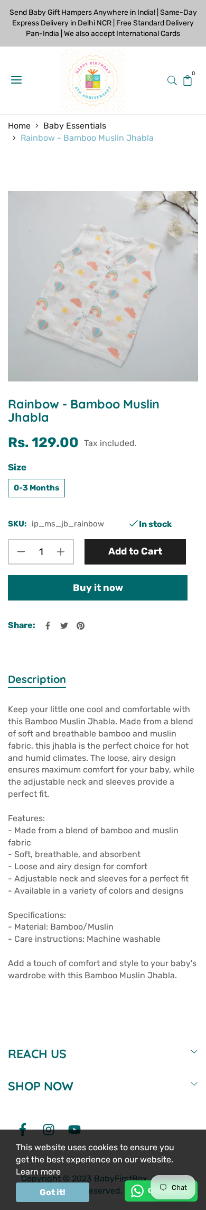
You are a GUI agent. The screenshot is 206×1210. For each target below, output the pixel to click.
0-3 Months (36, 488)
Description (37, 679)
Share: (21, 625)
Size (17, 467)
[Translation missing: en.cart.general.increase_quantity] (61, 551)
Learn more (38, 1172)
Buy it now (98, 588)
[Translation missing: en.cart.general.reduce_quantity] (21, 551)
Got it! (52, 1192)
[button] (172, 80)
